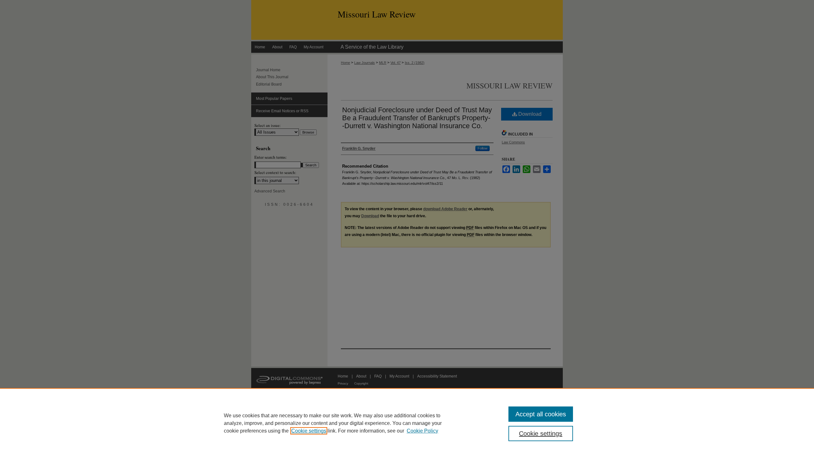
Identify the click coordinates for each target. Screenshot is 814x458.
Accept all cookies (540, 414)
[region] (407, 423)
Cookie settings (308, 431)
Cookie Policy (422, 431)
